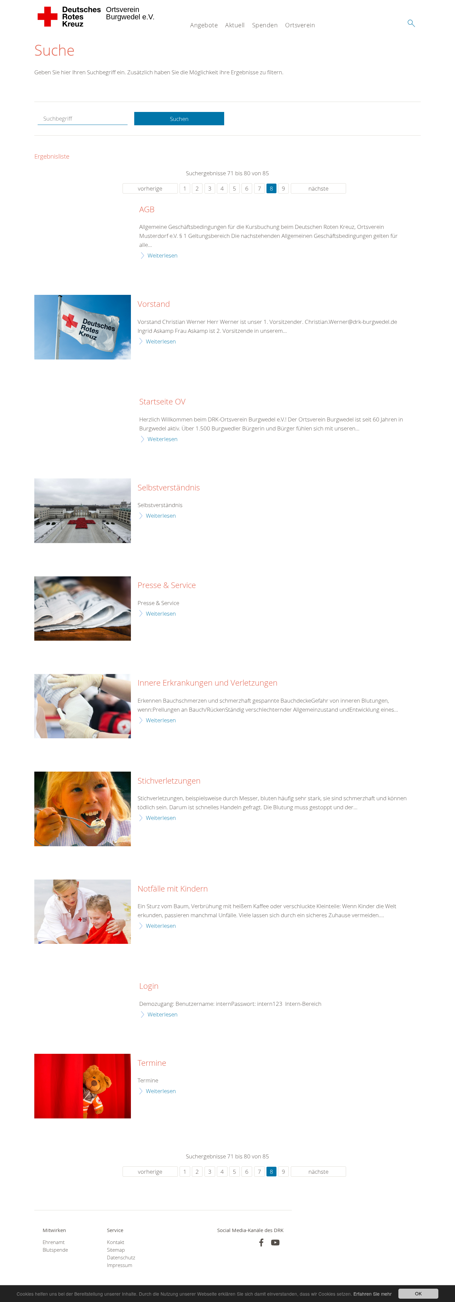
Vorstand (154, 304)
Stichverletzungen (169, 781)
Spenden (265, 25)
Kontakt (115, 1242)
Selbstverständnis (169, 488)
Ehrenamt (54, 1242)
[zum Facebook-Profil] (261, 1242)
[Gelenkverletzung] (82, 706)
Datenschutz (121, 1257)
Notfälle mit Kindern (173, 889)
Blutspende (55, 1250)
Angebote (204, 25)
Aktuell (235, 25)
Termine (152, 1063)
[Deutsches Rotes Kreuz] (69, 16)
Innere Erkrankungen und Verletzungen (207, 683)
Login (149, 986)
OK (418, 1293)
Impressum (119, 1265)
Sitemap (116, 1250)
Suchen (179, 119)
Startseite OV (162, 402)
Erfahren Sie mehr (372, 1293)
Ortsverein (300, 25)
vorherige (150, 188)
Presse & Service (167, 585)
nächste (318, 188)
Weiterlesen (163, 255)
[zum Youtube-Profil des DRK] (275, 1242)
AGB (147, 210)
